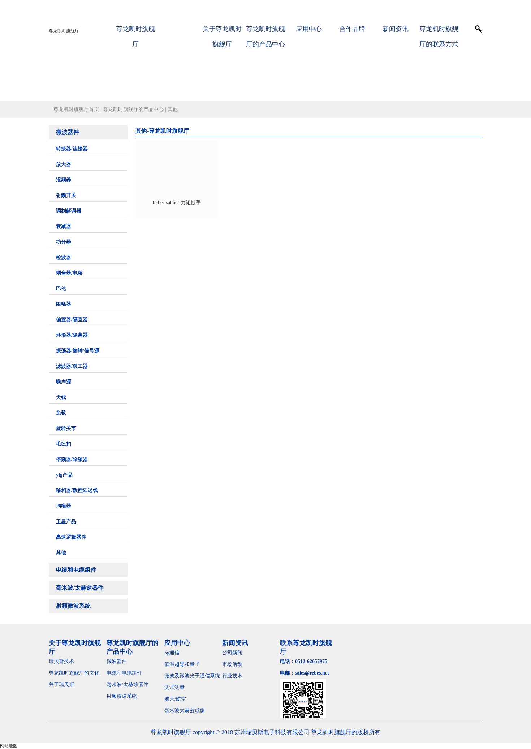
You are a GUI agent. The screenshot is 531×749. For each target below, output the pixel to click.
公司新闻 (232, 652)
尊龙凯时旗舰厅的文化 (74, 673)
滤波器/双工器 (72, 366)
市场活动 (232, 664)
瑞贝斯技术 (61, 661)
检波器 (63, 257)
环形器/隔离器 (72, 335)
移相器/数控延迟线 (77, 490)
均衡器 (63, 506)
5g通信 (172, 652)
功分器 (63, 242)
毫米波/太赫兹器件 (80, 588)
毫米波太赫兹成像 (189, 710)
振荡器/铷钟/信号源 (77, 350)
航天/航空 (175, 699)
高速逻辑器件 (71, 537)
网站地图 (8, 745)
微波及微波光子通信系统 (192, 676)
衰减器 (63, 226)
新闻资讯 (396, 29)
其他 (61, 552)
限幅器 (63, 304)
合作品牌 (352, 29)
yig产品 (64, 475)
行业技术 (232, 676)
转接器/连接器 (72, 148)
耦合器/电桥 (69, 273)
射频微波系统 (73, 606)
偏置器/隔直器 (72, 319)
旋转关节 (66, 428)
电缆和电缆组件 (76, 570)
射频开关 (66, 195)
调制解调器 (68, 211)
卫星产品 (66, 521)
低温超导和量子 (182, 664)
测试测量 (174, 687)
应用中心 (309, 29)
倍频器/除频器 (72, 459)
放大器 (63, 164)
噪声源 (63, 381)
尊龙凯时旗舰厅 (64, 30)
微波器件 (67, 132)
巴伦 (61, 288)
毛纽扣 (63, 444)
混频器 (63, 179)
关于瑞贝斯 (61, 684)
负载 (61, 413)
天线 (61, 397)
